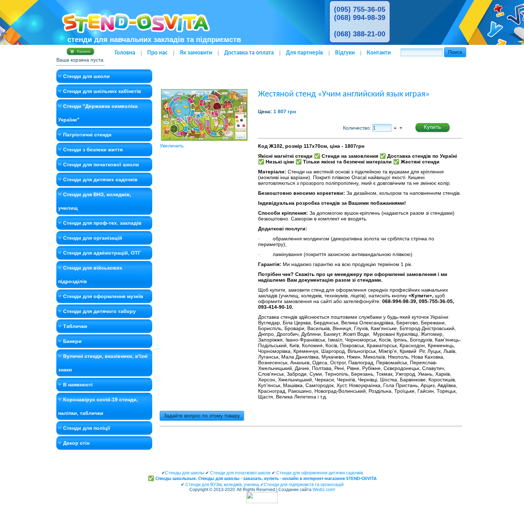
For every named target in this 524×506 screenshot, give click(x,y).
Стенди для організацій (92, 238)
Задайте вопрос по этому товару (202, 415)
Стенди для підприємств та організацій (304, 484)
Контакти (379, 53)
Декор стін (76, 443)
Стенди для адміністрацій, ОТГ (102, 253)
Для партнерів (304, 53)
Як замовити (196, 53)
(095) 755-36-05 (359, 9)
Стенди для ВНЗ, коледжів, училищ (94, 201)
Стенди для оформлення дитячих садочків (319, 472)
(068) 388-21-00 (359, 34)
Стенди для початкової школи (101, 164)
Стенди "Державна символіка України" (98, 112)
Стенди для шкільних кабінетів (102, 91)
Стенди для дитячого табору (99, 311)
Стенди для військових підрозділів (90, 274)
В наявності (78, 384)
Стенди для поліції (86, 428)
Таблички (75, 326)
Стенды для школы (184, 472)
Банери (72, 341)
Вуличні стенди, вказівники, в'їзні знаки (103, 362)
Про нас (157, 53)
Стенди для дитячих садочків (100, 179)
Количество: (358, 128)
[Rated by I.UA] (262, 501)
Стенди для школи (86, 76)
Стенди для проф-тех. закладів (102, 223)
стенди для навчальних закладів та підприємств (154, 39)
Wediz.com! (324, 489)
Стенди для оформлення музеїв (103, 296)
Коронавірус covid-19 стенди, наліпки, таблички (98, 406)
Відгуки (345, 53)
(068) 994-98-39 (359, 17)
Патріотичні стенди (87, 134)
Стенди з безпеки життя (93, 149)
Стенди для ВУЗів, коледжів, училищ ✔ (224, 484)
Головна (125, 53)
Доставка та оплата (249, 53)
